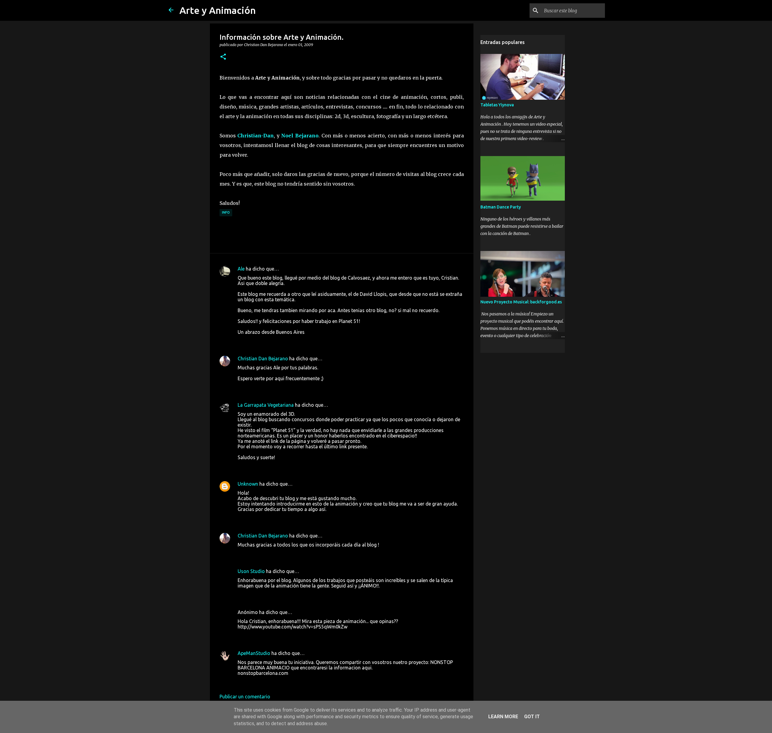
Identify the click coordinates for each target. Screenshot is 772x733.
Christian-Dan (255, 136)
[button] (223, 57)
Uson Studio (251, 571)
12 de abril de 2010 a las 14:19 (271, 466)
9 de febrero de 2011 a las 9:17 (271, 594)
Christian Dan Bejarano (263, 358)
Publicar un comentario (245, 696)
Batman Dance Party (500, 207)
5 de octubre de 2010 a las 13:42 (273, 518)
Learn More (503, 716)
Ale (241, 268)
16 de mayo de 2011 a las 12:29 (272, 682)
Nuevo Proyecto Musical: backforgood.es (521, 301)
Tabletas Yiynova (497, 104)
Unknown (248, 484)
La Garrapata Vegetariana (266, 405)
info (226, 212)
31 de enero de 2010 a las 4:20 (271, 341)
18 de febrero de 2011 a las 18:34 (274, 635)
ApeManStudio (254, 653)
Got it (532, 716)
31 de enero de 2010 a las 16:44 (272, 387)
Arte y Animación (217, 10)
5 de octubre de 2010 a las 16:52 (273, 553)
